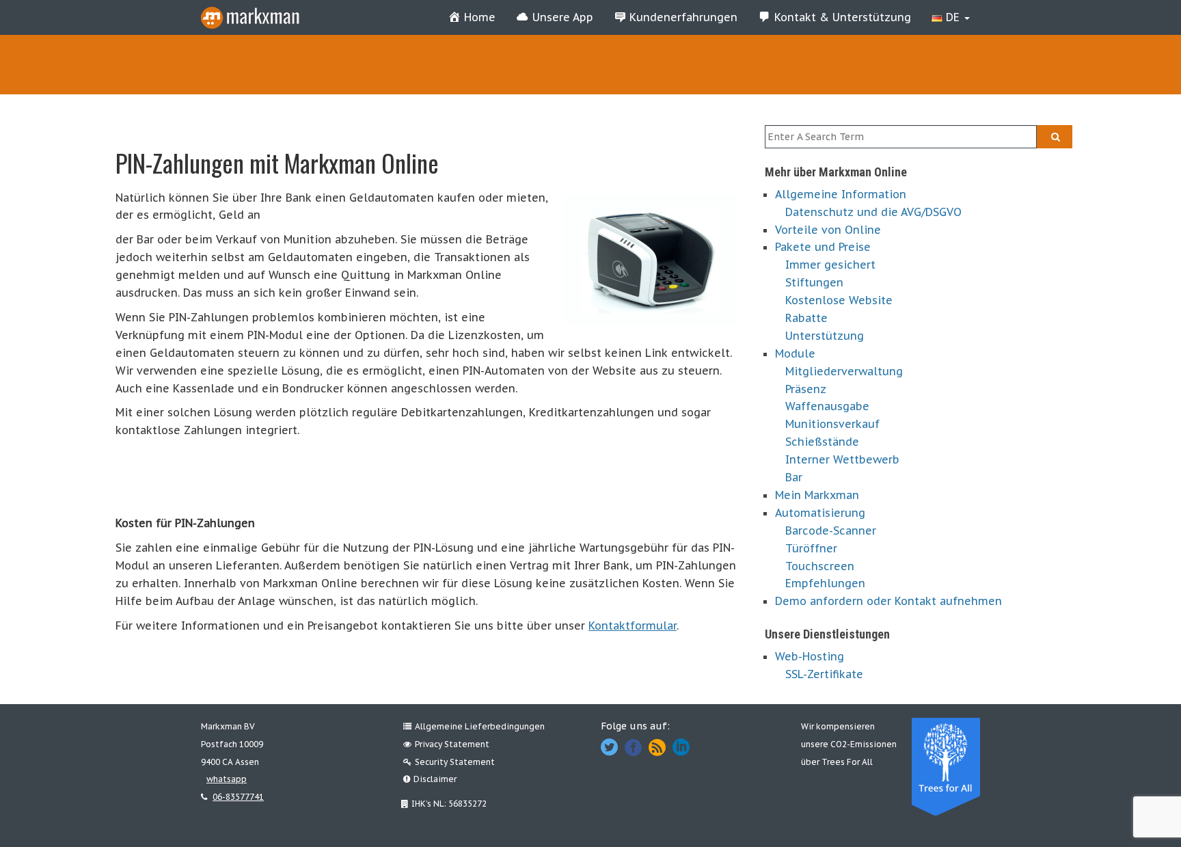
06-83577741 (238, 797)
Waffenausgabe (827, 406)
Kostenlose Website (839, 300)
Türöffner (811, 548)
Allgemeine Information (840, 194)
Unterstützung (824, 335)
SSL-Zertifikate (824, 674)
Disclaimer (435, 779)
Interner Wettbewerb (842, 459)
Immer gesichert (830, 264)
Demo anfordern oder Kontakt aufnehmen (888, 601)
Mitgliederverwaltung (844, 371)
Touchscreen (819, 566)
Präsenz (805, 389)
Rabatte (806, 318)
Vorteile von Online (828, 230)
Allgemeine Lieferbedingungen (480, 726)
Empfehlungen (825, 583)
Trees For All (847, 762)
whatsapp (226, 779)
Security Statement (455, 762)
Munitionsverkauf (832, 424)
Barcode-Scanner (830, 530)
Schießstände (822, 441)
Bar (793, 477)
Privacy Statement (452, 744)
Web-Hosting (809, 656)
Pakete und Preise (823, 247)
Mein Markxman (817, 495)
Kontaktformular (632, 625)
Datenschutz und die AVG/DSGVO (873, 212)
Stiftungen (814, 282)
